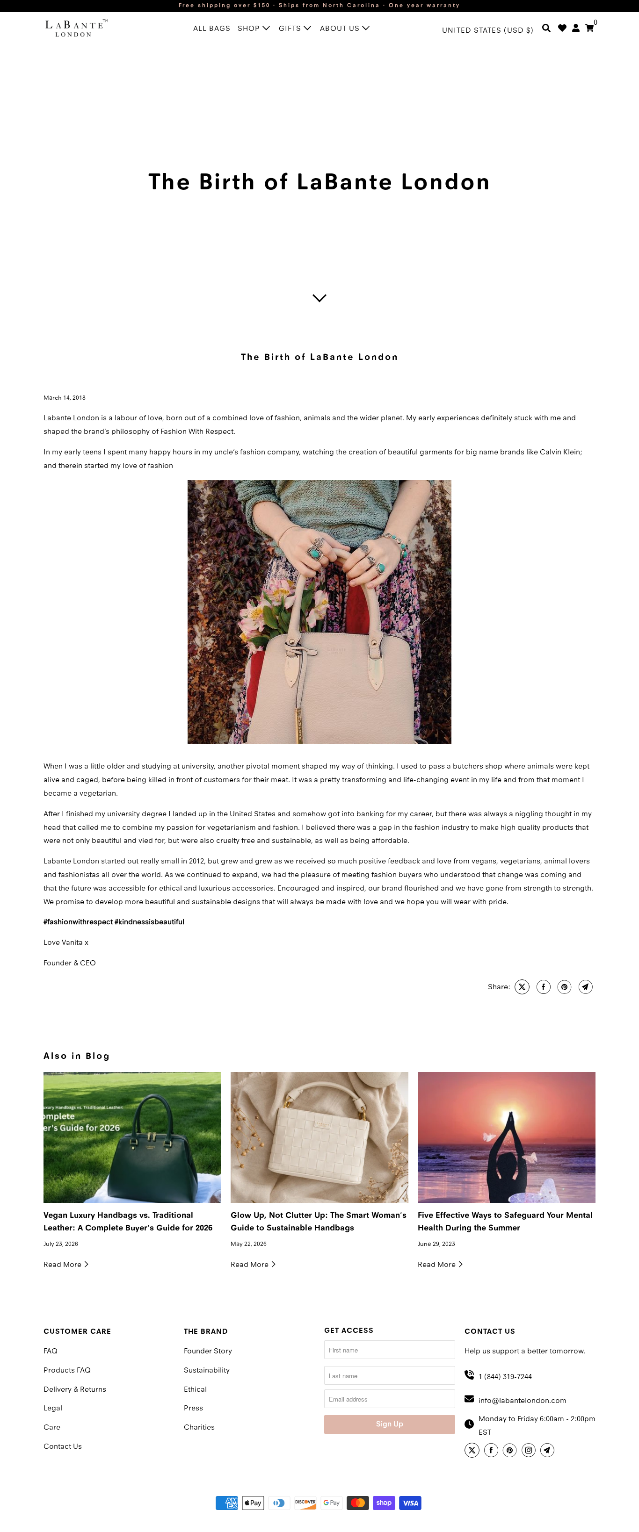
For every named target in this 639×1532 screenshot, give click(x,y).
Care (52, 1427)
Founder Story (208, 1351)
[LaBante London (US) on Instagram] (530, 1451)
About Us (341, 29)
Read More (63, 1265)
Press (193, 1408)
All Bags (212, 29)
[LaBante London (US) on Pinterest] (511, 1451)
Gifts (291, 29)
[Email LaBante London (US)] (548, 1451)
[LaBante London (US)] (86, 29)
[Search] (546, 31)
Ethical (195, 1390)
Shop (250, 29)
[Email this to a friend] (584, 987)
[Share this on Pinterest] (563, 987)
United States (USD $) (488, 31)
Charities (199, 1427)
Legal (53, 1408)
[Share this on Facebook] (542, 987)
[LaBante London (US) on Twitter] (473, 1451)
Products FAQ (67, 1370)
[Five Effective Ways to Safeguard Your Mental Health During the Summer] (506, 1137)
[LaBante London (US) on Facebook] (492, 1451)
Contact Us (63, 1447)
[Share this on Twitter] (521, 987)
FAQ (51, 1351)
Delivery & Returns (75, 1390)
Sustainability (207, 1370)
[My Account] (576, 31)
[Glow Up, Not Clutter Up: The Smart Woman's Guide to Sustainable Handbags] (319, 1137)
